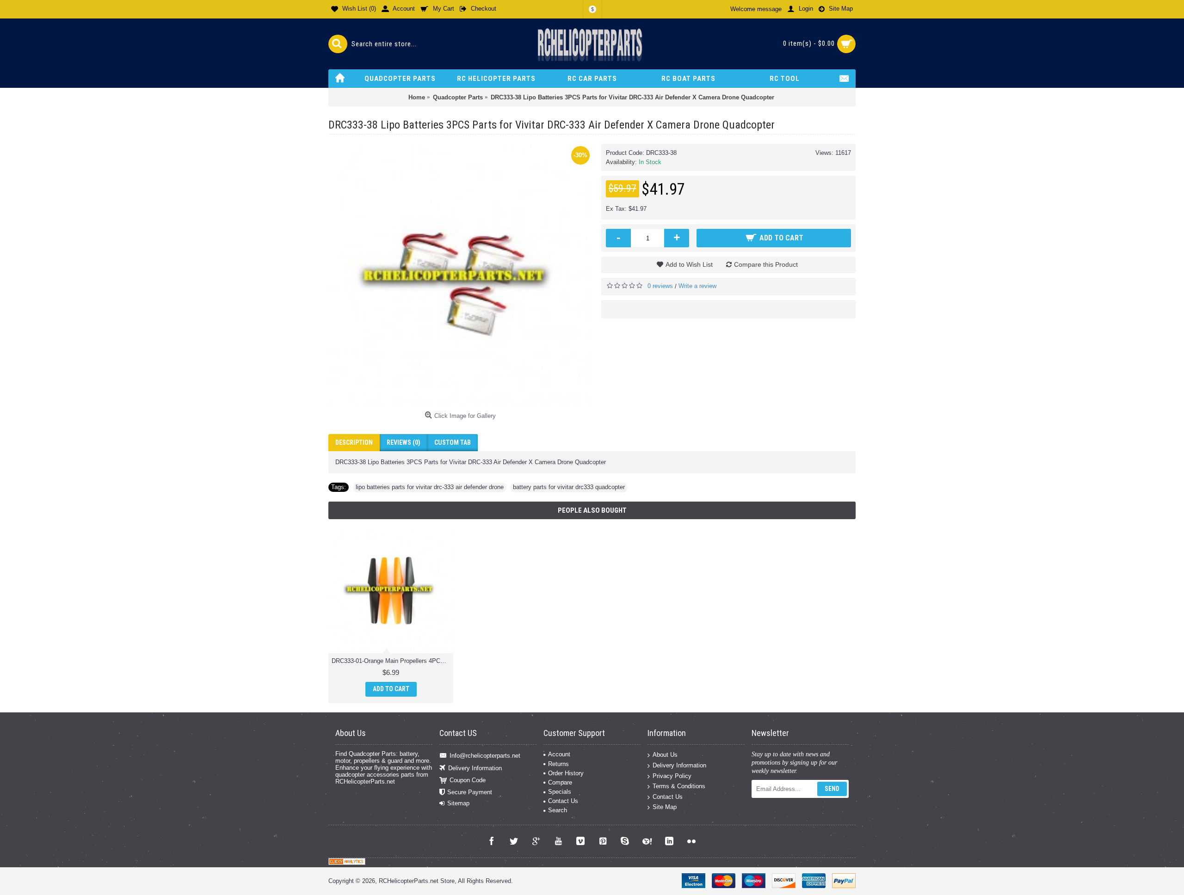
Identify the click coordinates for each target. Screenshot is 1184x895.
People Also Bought (592, 510)
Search (557, 810)
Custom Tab (452, 442)
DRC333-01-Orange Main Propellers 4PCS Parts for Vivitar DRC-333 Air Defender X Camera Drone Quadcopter (392, 660)
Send (832, 788)
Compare (560, 782)
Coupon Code (468, 780)
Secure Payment (469, 792)
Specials (559, 791)
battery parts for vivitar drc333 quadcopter (569, 487)
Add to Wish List (689, 264)
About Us (665, 754)
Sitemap (458, 803)
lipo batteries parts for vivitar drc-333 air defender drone (430, 487)
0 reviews (660, 285)
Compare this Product (766, 264)
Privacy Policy (672, 775)
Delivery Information (475, 767)
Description (354, 442)
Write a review (697, 285)
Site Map (665, 806)
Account (559, 754)
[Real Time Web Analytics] (346, 862)
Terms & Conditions (679, 786)
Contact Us (563, 800)
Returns (558, 763)
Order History (566, 773)
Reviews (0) (403, 442)
